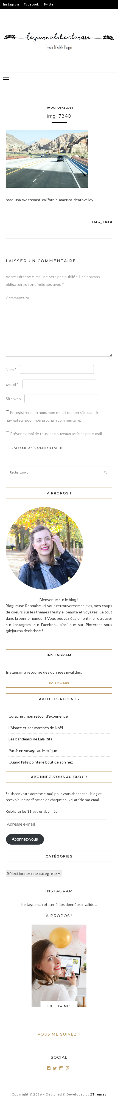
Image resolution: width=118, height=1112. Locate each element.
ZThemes (98, 1094)
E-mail (12, 384)
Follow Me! (59, 683)
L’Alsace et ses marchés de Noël (36, 727)
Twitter (49, 4)
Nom (11, 369)
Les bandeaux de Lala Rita (30, 739)
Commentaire (17, 297)
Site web (13, 398)
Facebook (31, 4)
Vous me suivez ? (59, 1034)
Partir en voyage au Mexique (33, 750)
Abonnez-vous (25, 839)
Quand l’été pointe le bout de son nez (41, 762)
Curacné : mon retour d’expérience (38, 716)
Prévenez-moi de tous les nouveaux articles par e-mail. (56, 433)
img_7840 (102, 222)
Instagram (11, 4)
